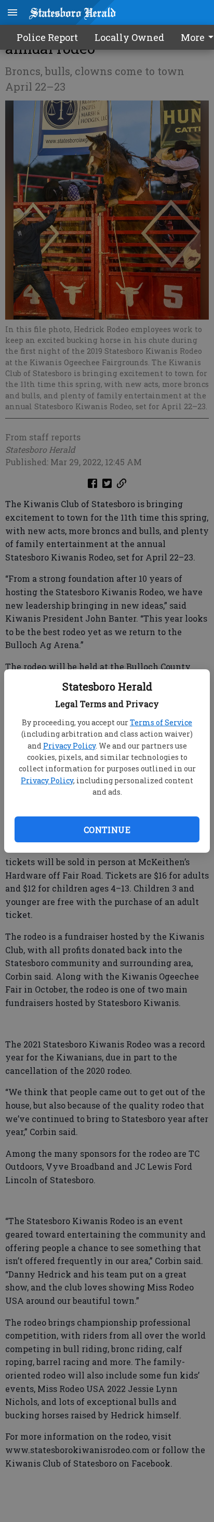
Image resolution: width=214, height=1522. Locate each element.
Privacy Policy (69, 746)
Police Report (47, 37)
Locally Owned (129, 37)
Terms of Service (161, 722)
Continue (107, 829)
